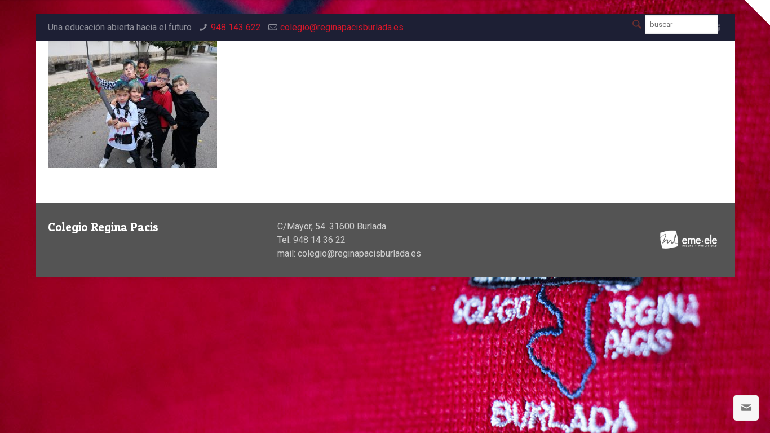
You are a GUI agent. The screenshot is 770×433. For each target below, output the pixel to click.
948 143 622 (236, 27)
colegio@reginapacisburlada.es (342, 27)
